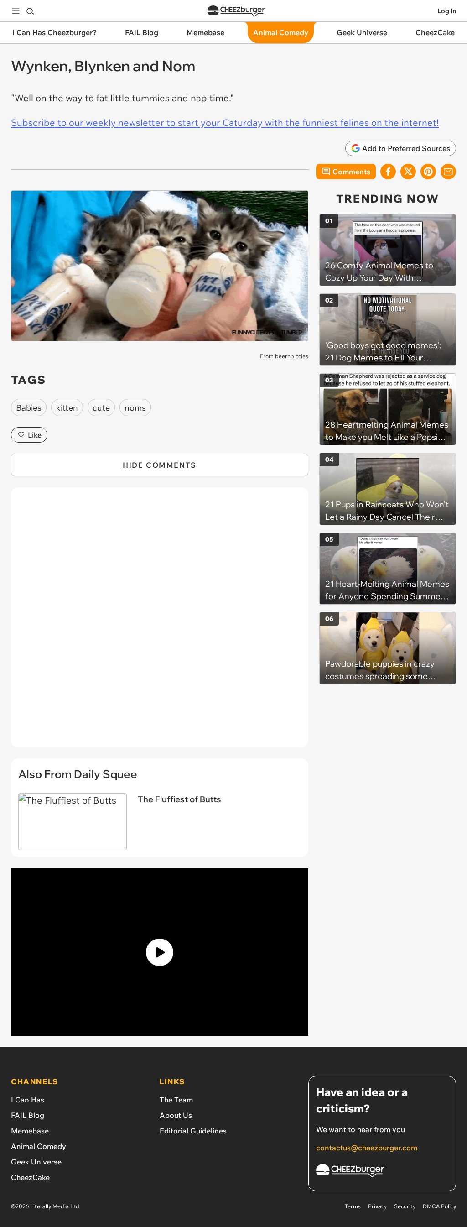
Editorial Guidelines (193, 1130)
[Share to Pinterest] (428, 171)
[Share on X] (408, 171)
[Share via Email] (448, 171)
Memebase (30, 1130)
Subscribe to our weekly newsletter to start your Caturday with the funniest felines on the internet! (225, 122)
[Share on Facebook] (388, 171)
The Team (176, 1099)
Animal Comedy (38, 1146)
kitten (67, 407)
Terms (353, 1206)
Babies (29, 407)
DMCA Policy (439, 1206)
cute (101, 407)
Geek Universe (36, 1161)
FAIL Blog (27, 1115)
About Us (176, 1115)
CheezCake (30, 1177)
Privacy (377, 1206)
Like (35, 434)
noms (135, 407)
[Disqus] (159, 622)
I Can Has (27, 1099)
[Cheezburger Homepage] (236, 11)
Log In (446, 11)
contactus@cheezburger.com (366, 1147)
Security (404, 1206)
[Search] (30, 11)
